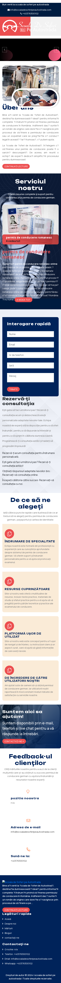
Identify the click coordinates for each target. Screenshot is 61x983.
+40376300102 (30, 13)
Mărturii (9, 928)
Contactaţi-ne (13, 741)
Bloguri (8, 933)
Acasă (8, 918)
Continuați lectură (16, 166)
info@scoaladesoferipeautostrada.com (30, 9)
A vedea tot (13, 241)
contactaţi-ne (12, 937)
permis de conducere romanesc (29, 237)
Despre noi (10, 923)
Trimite (13, 389)
